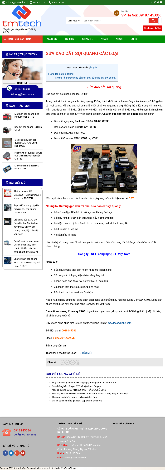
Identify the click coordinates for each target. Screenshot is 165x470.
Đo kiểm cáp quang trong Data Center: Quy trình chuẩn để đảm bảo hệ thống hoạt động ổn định (26, 246)
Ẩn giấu (93, 67)
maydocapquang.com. (120, 323)
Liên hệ (134, 39)
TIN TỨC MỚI (84, 353)
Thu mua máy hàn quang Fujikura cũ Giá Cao (74, 397)
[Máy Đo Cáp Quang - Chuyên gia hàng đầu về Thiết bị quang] (21, 15)
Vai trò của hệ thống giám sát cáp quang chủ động (77, 400)
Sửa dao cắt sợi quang (60, 73)
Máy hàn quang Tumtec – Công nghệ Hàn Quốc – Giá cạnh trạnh (84, 382)
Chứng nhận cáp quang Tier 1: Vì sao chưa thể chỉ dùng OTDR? (26, 262)
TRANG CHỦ (52, 39)
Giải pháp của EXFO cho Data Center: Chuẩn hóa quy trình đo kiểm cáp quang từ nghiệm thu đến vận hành (26, 226)
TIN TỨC (119, 39)
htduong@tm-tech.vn (22, 94)
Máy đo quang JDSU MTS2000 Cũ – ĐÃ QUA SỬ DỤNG (79, 390)
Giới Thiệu (69, 39)
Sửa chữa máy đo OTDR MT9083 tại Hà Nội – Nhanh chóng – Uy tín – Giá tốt (90, 393)
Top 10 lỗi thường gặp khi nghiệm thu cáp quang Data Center (26, 209)
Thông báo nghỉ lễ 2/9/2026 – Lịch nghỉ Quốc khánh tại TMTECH (27, 195)
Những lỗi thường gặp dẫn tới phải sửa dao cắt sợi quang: (83, 77)
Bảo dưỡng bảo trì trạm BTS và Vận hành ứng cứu (77, 386)
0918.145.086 (22, 88)
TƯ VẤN (104, 39)
